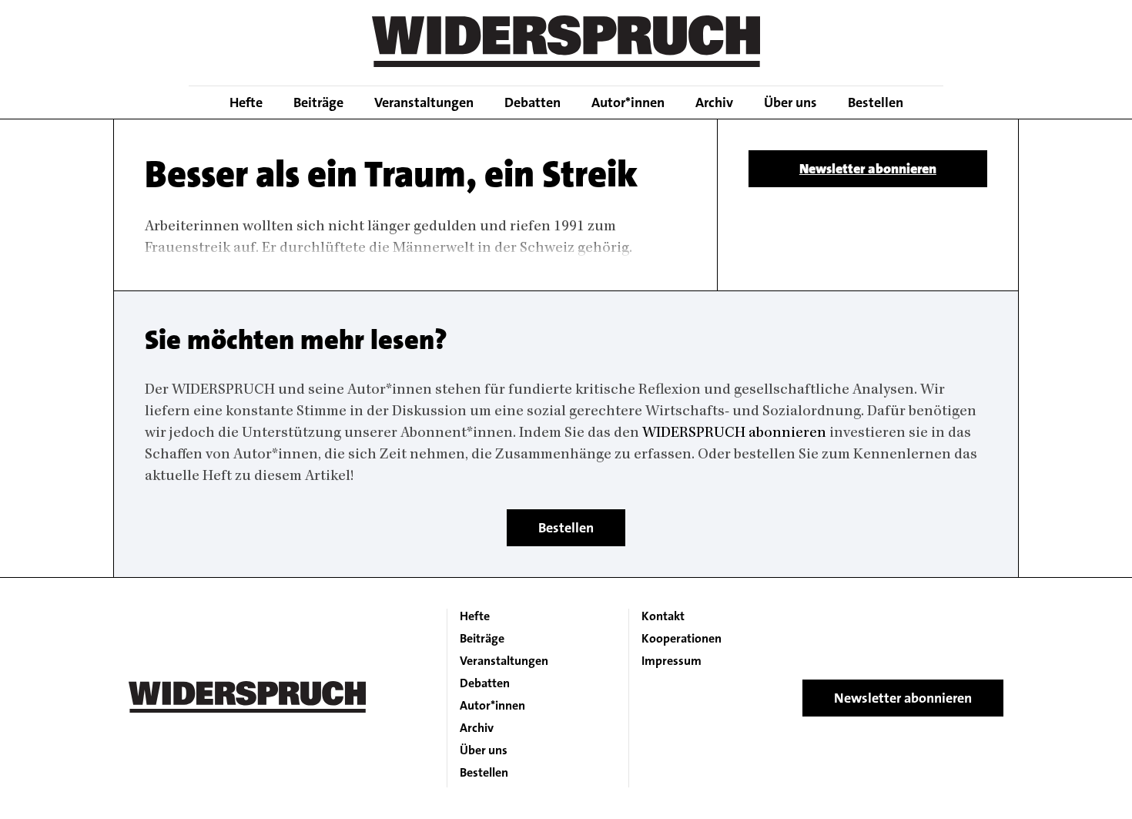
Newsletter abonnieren (867, 168)
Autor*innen (628, 102)
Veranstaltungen (424, 102)
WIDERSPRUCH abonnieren (734, 433)
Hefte (246, 102)
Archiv (714, 102)
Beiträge (318, 102)
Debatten (532, 102)
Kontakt (663, 616)
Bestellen (875, 102)
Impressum (671, 661)
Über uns (790, 102)
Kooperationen (681, 638)
